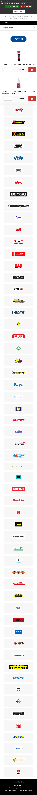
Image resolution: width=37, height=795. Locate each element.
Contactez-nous (18, 793)
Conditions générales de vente (18, 788)
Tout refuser (26, 6)
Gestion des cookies (25, 790)
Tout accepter (13, 6)
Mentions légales (10, 790)
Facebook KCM (18, 785)
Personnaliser (19, 11)
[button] (32, 69)
